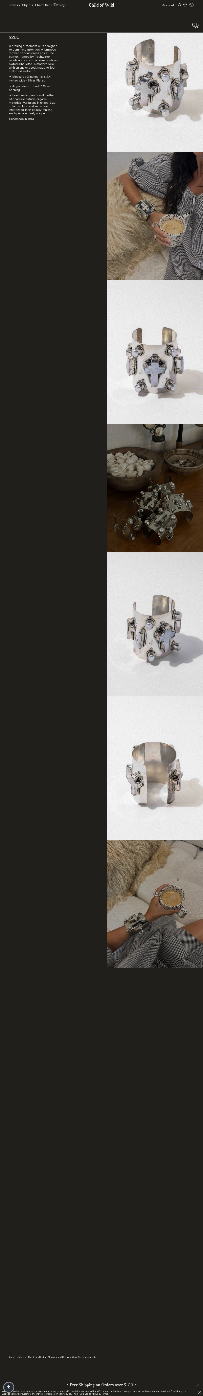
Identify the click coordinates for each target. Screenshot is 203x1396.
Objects (27, 5)
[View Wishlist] (185, 5)
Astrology (59, 5)
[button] (8, 1387)
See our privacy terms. (96, 1393)
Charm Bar (42, 5)
